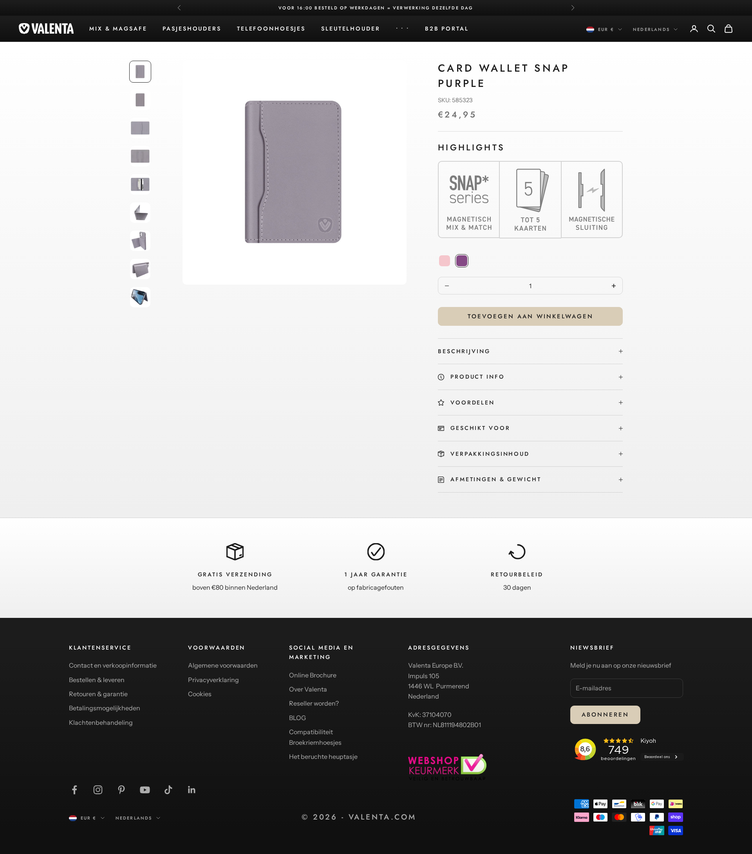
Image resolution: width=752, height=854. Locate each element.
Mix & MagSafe (118, 28)
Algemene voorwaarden (223, 665)
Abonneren (605, 714)
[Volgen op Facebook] (74, 789)
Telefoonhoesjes (271, 28)
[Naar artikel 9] (140, 297)
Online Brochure (312, 675)
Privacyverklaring (213, 680)
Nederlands (651, 29)
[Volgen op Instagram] (97, 789)
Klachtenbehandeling (101, 722)
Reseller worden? (314, 703)
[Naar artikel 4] (140, 156)
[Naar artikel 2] (140, 100)
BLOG (297, 718)
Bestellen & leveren (97, 680)
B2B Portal (447, 28)
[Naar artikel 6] (140, 213)
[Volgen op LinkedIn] (191, 789)
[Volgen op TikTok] (168, 789)
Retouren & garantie (98, 694)
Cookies (200, 694)
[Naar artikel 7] (140, 241)
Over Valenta (308, 689)
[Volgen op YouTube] (144, 789)
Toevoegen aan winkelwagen (530, 316)
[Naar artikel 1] (140, 72)
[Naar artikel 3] (140, 128)
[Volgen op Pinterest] (121, 789)
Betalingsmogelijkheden (104, 708)
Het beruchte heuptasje (323, 756)
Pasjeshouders (192, 28)
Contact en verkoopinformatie (113, 665)
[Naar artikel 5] (140, 184)
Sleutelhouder (350, 28)
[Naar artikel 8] (140, 269)
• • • (402, 28)
